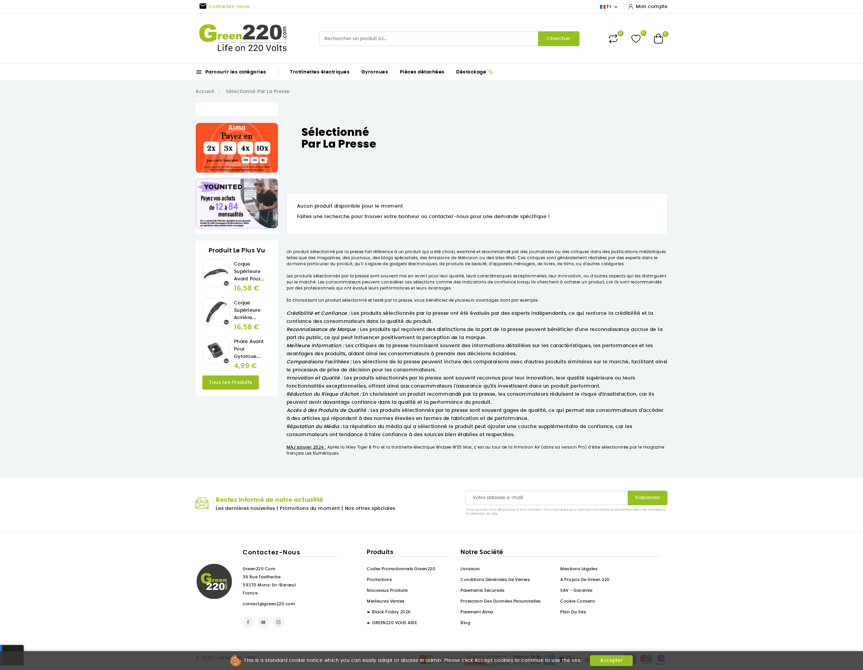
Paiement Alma (476, 612)
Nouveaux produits (387, 590)
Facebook (248, 622)
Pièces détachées (422, 72)
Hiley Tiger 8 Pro (363, 447)
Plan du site (573, 612)
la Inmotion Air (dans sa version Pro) (547, 447)
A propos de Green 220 (585, 580)
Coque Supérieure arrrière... (247, 310)
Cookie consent (577, 601)
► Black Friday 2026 (389, 612)
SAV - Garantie (576, 590)
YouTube (263, 622)
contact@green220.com (269, 604)
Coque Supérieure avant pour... (249, 271)
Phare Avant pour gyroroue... (249, 349)
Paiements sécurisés (482, 590)
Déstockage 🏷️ (474, 72)
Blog (465, 623)
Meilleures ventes (386, 601)
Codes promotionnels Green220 (401, 569)
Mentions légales (578, 569)
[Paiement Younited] (237, 203)
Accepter (611, 660)
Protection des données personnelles (500, 601)
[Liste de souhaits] (636, 38)
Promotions (379, 580)
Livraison (470, 569)
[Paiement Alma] (237, 148)
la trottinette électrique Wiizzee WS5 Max (429, 447)
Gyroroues (374, 72)
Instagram (278, 622)
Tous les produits (230, 382)
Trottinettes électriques (320, 72)
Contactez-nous (271, 553)
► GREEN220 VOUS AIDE (392, 623)
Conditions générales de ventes (495, 580)
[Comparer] (613, 38)
